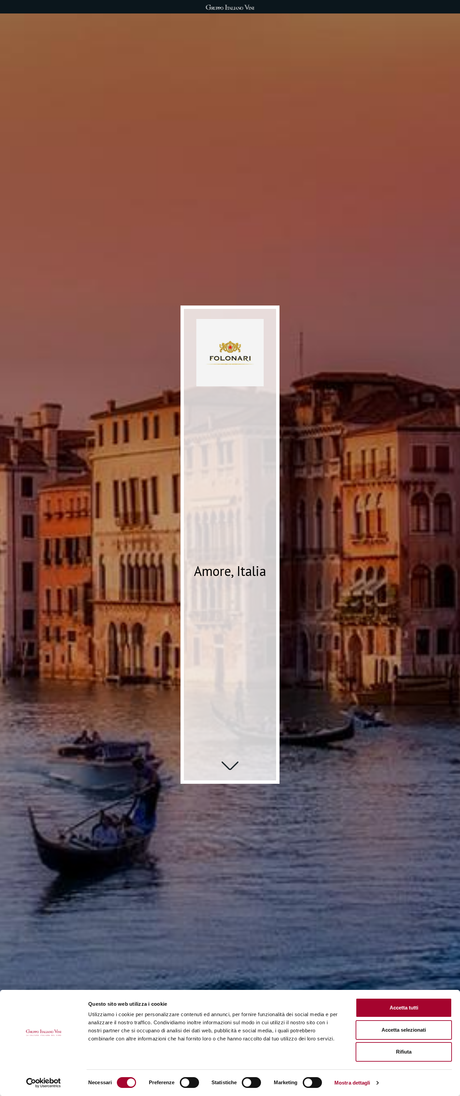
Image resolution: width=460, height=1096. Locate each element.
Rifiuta (404, 1052)
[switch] (189, 1082)
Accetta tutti (404, 1007)
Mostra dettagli (352, 1083)
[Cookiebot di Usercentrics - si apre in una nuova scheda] (43, 1083)
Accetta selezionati (404, 1030)
